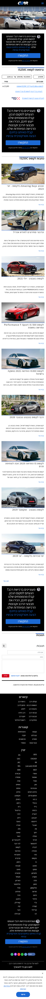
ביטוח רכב (21, 701)
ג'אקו (18, 803)
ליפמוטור (33, 843)
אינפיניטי (34, 788)
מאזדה (34, 851)
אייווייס (18, 784)
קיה (19, 906)
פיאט (35, 895)
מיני (35, 854)
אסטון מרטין (32, 795)
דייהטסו (34, 821)
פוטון (35, 884)
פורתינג (17, 891)
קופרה (34, 906)
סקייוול (18, 877)
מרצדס (17, 858)
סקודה (34, 877)
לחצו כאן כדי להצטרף (23, 967)
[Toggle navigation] (42, 3)
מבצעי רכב (33, 716)
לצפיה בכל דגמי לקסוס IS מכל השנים (28, 91)
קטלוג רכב (33, 701)
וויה (36, 829)
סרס (35, 880)
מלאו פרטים (26, 60)
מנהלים (34, 735)
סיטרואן (34, 873)
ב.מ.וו (35, 799)
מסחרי (23, 743)
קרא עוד (41, 204)
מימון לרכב (21, 705)
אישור (23, 994)
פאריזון (17, 880)
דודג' (18, 814)
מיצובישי (17, 854)
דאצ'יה (34, 814)
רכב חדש (22, 712)
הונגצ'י (34, 825)
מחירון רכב (33, 720)
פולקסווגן (33, 888)
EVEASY (34, 758)
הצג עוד (6, 581)
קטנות (34, 731)
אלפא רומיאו (32, 792)
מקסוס (34, 858)
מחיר (6, 81)
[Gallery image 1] (3, 25)
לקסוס (18, 847)
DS (19, 755)
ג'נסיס (34, 810)
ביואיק (18, 799)
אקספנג (17, 795)
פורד (18, 888)
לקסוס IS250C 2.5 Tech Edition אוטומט (30, 86)
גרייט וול (17, 810)
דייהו (18, 818)
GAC (18, 758)
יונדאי (35, 840)
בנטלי (35, 803)
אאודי (35, 773)
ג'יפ (19, 806)
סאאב (34, 865)
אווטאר (34, 777)
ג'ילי (35, 806)
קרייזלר (34, 910)
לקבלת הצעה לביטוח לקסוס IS (33, 98)
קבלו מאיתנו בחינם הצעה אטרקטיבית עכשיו (18, 48)
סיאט (18, 869)
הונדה (18, 825)
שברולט (17, 913)
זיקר (35, 832)
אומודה (17, 777)
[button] (31, 954)
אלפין (18, 792)
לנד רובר (17, 843)
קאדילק (17, 902)
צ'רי (35, 902)
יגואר (18, 836)
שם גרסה (39, 81)
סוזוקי (35, 869)
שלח (5, 675)
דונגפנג (34, 818)
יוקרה (24, 735)
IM (36, 762)
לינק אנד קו (16, 840)
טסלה (35, 836)
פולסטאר (17, 884)
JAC (18, 762)
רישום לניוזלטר (20, 720)
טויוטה (18, 832)
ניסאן (18, 862)
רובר (18, 910)
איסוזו (18, 788)
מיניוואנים (22, 739)
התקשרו (23, 55)
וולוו (19, 829)
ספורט (34, 739)
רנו (36, 913)
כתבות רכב (33, 709)
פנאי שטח (33, 743)
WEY (35, 770)
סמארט (17, 873)
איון (36, 784)
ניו (36, 862)
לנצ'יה (34, 847)
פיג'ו (18, 895)
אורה (18, 781)
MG (19, 766)
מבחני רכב (33, 712)
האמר (18, 821)
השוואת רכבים (32, 705)
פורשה (34, 891)
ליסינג (23, 709)
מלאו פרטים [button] (26, 947)
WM (18, 770)
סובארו (17, 865)
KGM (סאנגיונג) (31, 766)
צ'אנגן (18, 899)
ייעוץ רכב (22, 716)
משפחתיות (22, 731)
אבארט (17, 773)
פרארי (35, 899)
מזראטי (17, 851)
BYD (35, 754)
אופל (35, 781)
